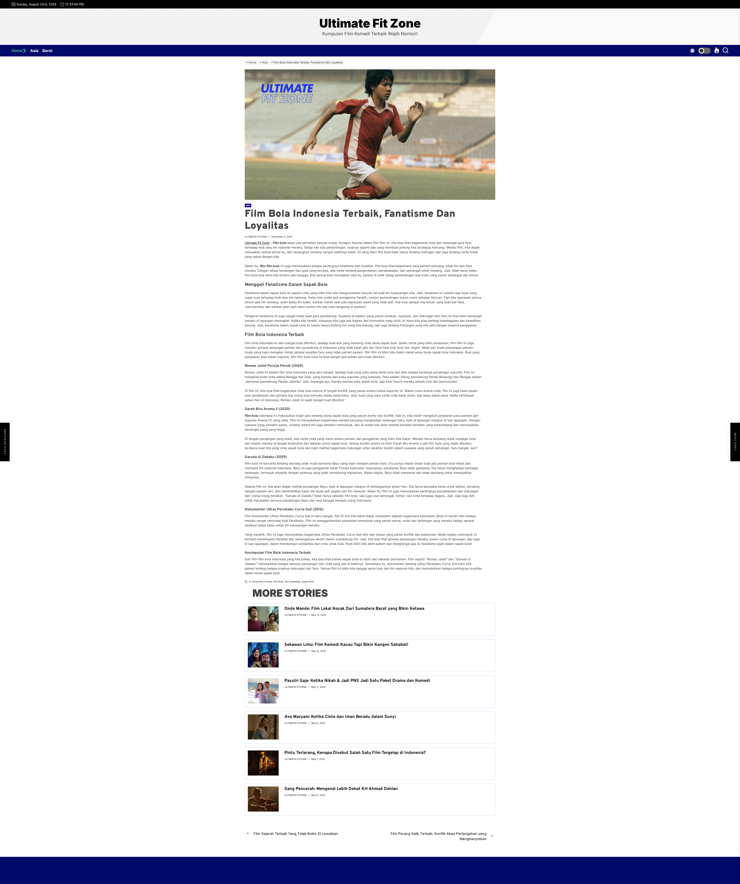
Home (17, 50)
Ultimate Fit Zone (370, 23)
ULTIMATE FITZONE (256, 236)
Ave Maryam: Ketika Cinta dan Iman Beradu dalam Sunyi (340, 716)
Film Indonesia (292, 581)
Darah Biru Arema (262, 581)
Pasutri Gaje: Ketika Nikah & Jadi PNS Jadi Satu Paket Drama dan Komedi (357, 680)
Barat (47, 50)
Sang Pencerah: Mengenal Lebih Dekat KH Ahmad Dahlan (341, 789)
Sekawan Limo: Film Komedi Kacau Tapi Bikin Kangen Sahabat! (346, 644)
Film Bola (278, 581)
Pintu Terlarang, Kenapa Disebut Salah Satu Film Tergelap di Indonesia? (355, 752)
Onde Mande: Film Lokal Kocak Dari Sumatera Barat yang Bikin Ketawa (354, 608)
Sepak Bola (308, 581)
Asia (34, 50)
